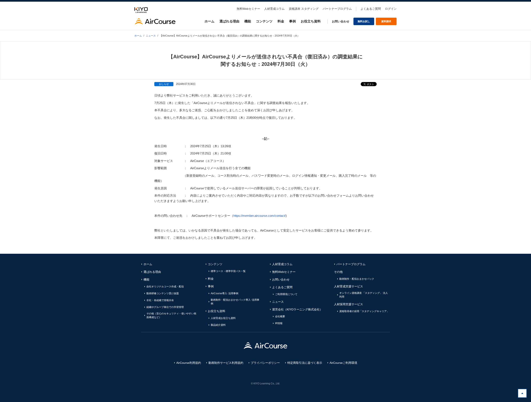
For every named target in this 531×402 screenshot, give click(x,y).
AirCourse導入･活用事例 (224, 293)
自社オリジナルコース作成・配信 (165, 286)
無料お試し (364, 21)
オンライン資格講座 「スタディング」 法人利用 (363, 295)
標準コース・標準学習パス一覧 (228, 271)
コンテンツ (264, 21)
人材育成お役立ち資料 (223, 318)
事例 (292, 21)
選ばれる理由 (229, 21)
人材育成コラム (274, 8)
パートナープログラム (337, 8)
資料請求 (386, 21)
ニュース (278, 301)
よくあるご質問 (370, 8)
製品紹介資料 (218, 325)
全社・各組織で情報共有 (160, 300)
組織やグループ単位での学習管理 (165, 307)
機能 (247, 21)
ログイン (391, 8)
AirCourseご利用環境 (343, 362)
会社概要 (280, 316)
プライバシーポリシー (265, 362)
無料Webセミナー (248, 8)
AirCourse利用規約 (188, 362)
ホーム (209, 21)
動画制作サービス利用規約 (225, 362)
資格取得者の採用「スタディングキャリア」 (364, 311)
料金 (281, 21)
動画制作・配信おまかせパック (356, 278)
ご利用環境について (286, 294)
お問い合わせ (340, 21)
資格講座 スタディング (304, 8)
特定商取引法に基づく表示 (304, 362)
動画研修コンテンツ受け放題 (162, 293)
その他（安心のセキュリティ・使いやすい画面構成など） (171, 315)
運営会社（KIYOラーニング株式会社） (297, 309)
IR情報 (279, 323)
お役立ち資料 (311, 21)
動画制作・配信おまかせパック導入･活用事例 (235, 301)
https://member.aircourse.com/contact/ (259, 215)
